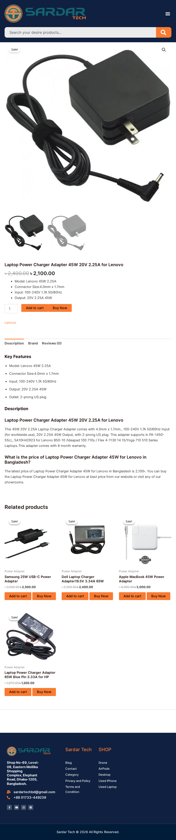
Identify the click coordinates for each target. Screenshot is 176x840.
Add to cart (35, 308)
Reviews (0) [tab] (52, 343)
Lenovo (10, 323)
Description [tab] (14, 343)
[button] (167, 13)
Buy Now (60, 308)
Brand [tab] (33, 343)
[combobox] (80, 32)
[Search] (163, 32)
